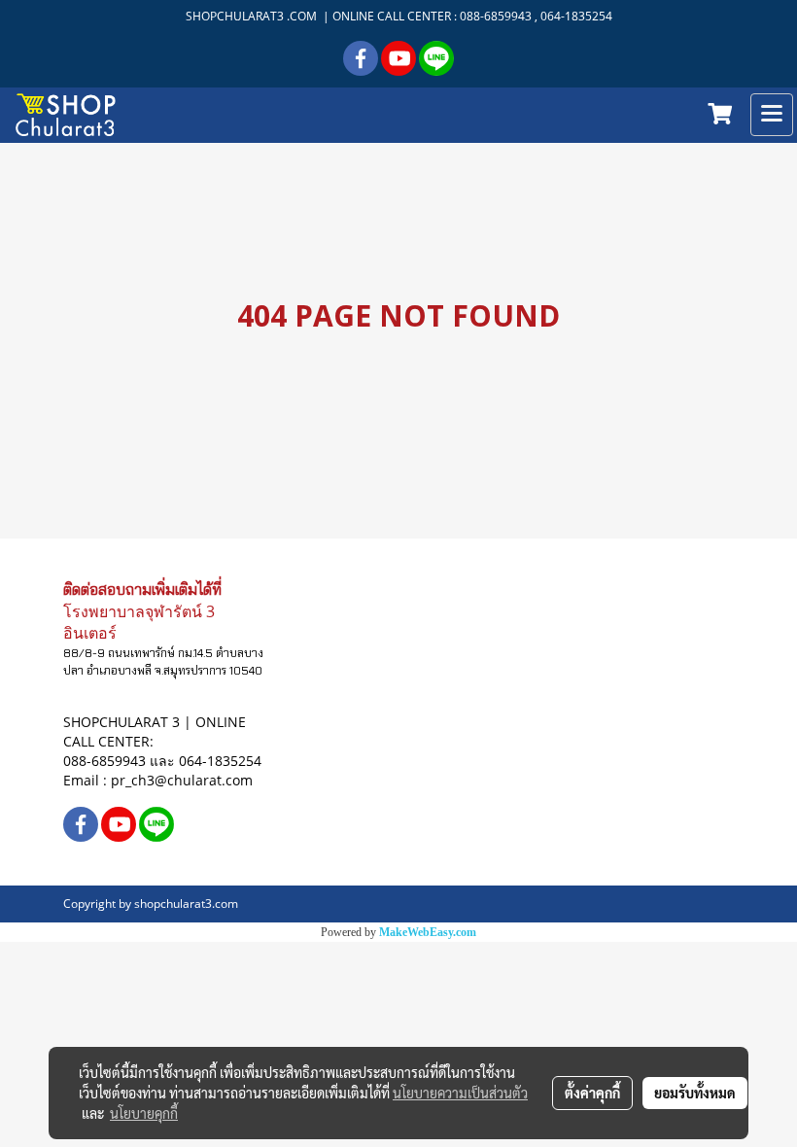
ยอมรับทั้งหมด (695, 1092)
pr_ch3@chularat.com (182, 780)
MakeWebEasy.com (427, 932)
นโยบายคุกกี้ (144, 1113)
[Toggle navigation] (771, 114)
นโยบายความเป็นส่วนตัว (460, 1092)
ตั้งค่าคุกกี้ (592, 1092)
